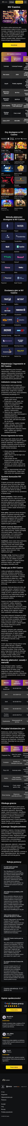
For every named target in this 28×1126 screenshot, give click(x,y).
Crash (18, 138)
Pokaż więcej (14, 1067)
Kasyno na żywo (12, 138)
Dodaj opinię (14, 1010)
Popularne (4, 138)
